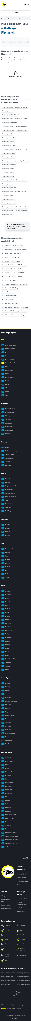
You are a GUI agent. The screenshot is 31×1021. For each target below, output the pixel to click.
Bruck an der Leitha (9, 761)
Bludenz (6, 528)
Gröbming (6, 356)
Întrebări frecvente (21, 877)
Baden (5, 765)
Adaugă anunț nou (6, 896)
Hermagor (6, 482)
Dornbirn (6, 532)
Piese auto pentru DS (21, 149)
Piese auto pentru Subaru (8, 176)
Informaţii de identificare (23, 899)
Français (18, 1005)
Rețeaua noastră (5, 905)
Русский (7, 1005)
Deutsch (19, 1008)
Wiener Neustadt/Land (9, 832)
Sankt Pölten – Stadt (9, 815)
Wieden (6, 670)
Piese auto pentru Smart (8, 130)
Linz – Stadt (7, 705)
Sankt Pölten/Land (9, 818)
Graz (5, 352)
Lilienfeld (6, 797)
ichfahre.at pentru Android (23, 980)
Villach (6, 500)
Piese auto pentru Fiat (7, 134)
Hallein (5, 447)
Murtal (5, 381)
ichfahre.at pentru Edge (7, 977)
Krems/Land (7, 790)
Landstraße (7, 627)
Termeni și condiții (21, 911)
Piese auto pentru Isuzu (8, 184)
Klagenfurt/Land (8, 489)
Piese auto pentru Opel (7, 118)
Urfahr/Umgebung (8, 733)
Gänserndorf (7, 772)
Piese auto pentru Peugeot (8, 153)
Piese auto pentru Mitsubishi (9, 165)
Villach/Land (7, 507)
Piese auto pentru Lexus (22, 161)
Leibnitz (6, 366)
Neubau (6, 648)
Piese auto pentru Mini (7, 191)
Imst (5, 556)
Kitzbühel (6, 559)
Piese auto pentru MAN (7, 214)
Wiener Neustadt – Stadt (10, 836)
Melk (5, 804)
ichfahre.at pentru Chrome (8, 973)
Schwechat (6, 825)
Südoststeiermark (8, 388)
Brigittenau (7, 595)
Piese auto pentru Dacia (8, 142)
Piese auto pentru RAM (7, 211)
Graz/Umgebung (8, 359)
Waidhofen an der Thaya (10, 840)
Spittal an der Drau (8, 493)
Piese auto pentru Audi (7, 107)
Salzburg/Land (8, 458)
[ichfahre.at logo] (4, 4)
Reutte (5, 574)
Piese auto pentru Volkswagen (9, 122)
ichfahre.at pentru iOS (6, 984)
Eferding (6, 687)
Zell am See (6, 465)
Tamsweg (6, 462)
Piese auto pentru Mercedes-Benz (10, 115)
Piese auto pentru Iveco (21, 211)
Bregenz (6, 524)
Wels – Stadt (7, 740)
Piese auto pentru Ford (7, 111)
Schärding (6, 722)
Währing (6, 666)
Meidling (6, 645)
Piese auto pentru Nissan (8, 168)
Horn (5, 779)
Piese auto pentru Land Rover (9, 188)
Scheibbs (6, 822)
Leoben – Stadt (8, 370)
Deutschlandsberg (8, 349)
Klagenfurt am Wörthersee (11, 486)
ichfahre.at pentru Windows (8, 980)
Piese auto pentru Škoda (21, 118)
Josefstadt (7, 623)
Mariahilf (6, 641)
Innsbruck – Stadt (8, 549)
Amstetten (6, 757)
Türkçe (12, 1005)
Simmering (7, 662)
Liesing (6, 634)
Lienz (5, 570)
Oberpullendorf (7, 430)
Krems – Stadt (7, 793)
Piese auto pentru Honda (8, 172)
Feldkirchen (7, 479)
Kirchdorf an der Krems (10, 701)
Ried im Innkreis (8, 715)
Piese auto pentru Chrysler (8, 203)
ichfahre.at (11, 1015)
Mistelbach (6, 807)
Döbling (6, 598)
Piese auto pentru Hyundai (8, 157)
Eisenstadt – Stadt (9, 409)
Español (23, 1005)
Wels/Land (6, 744)
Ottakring (6, 652)
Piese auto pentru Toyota (8, 161)
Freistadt (6, 690)
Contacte (19, 885)
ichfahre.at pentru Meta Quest (23, 984)
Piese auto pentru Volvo (7, 195)
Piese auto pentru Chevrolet (8, 199)
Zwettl (5, 847)
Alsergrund (7, 591)
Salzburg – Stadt (8, 454)
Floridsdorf (7, 609)
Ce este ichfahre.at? (22, 874)
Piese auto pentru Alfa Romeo (9, 138)
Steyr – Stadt (7, 730)
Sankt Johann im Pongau (10, 451)
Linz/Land (6, 708)
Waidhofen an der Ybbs (9, 843)
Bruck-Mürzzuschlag (9, 345)
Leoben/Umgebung (8, 377)
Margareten (7, 637)
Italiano (9, 1008)
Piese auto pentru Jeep (22, 207)
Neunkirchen (7, 811)
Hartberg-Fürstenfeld (14, 18)
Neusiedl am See (8, 427)
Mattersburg (7, 423)
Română (3, 1008)
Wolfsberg (6, 511)
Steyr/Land (6, 726)
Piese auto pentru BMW (21, 107)
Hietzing (6, 616)
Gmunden (6, 694)
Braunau (6, 683)
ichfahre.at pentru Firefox (23, 973)
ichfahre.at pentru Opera (23, 977)
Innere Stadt (7, 620)
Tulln (5, 829)
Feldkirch (6, 535)
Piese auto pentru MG (20, 191)
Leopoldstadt (7, 630)
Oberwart (6, 434)
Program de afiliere (6, 909)
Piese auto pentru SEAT (7, 126)
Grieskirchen (7, 697)
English (14, 1008)
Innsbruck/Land (8, 552)
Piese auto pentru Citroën (8, 149)
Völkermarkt (6, 504)
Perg (5, 712)
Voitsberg (6, 391)
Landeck (6, 567)
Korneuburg (7, 786)
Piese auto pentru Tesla (21, 130)
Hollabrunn (6, 775)
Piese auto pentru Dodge (8, 207)
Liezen (6, 374)
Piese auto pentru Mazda (8, 180)
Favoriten (6, 605)
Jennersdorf (7, 419)
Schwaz (5, 577)
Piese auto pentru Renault (8, 145)
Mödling (6, 800)
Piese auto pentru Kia (21, 180)
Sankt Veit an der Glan (9, 497)
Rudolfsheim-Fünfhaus (10, 659)
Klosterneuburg (7, 782)
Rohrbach (6, 719)
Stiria (6, 18)
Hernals (6, 612)
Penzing (6, 655)
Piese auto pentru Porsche (21, 126)
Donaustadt (7, 602)
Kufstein (6, 563)
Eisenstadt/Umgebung (9, 412)
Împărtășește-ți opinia (22, 881)
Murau (5, 384)
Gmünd (5, 768)
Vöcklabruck (7, 737)
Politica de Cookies (22, 908)
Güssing (6, 416)
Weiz (5, 395)
